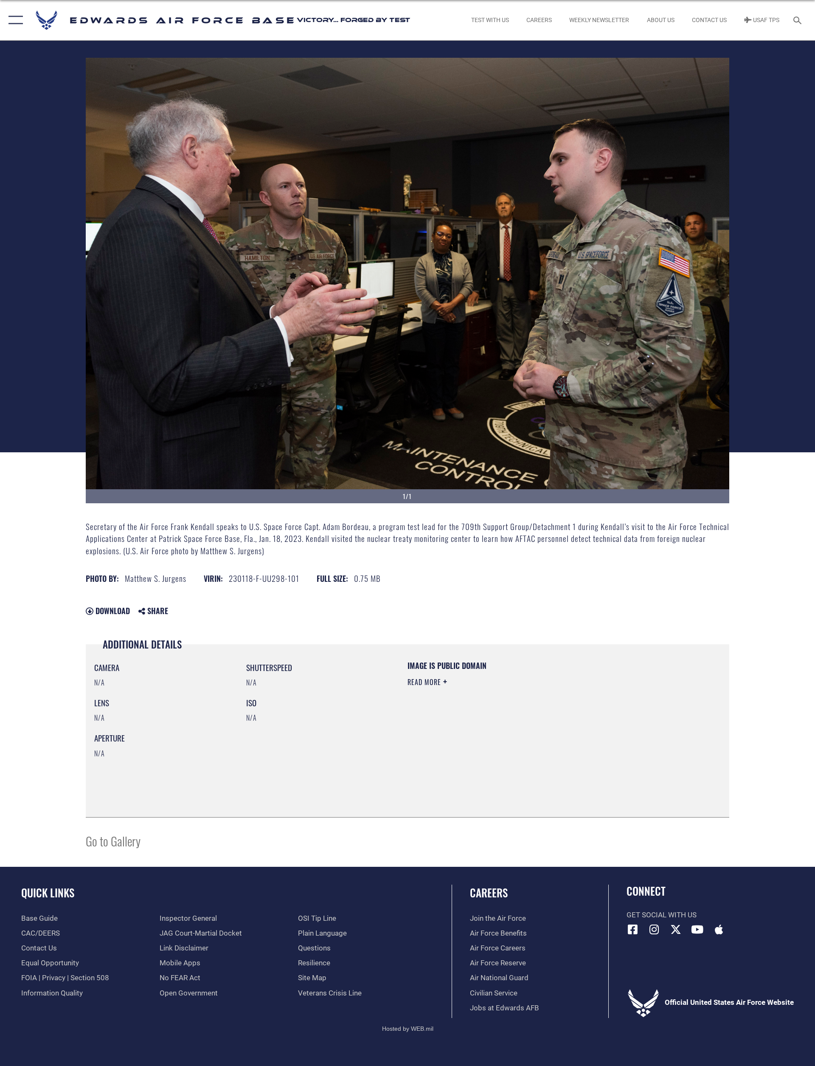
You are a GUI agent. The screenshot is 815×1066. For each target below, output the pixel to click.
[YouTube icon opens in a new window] (697, 929)
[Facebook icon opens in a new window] (633, 929)
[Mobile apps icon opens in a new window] (718, 929)
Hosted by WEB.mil (407, 1028)
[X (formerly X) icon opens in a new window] (675, 929)
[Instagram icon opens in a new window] (654, 929)
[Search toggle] (798, 20)
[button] (14, 20)
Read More (425, 682)
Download (111, 610)
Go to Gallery (113, 841)
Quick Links (47, 892)
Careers (489, 892)
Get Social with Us (662, 915)
